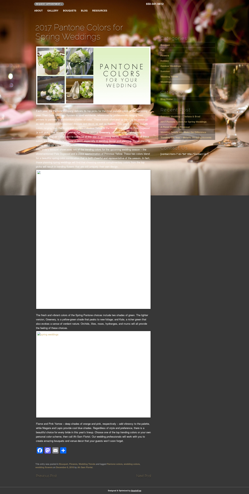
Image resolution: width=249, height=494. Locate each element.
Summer (165, 71)
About (38, 10)
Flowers (73, 463)
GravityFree (136, 490)
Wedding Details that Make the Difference (183, 132)
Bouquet (63, 463)
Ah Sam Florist (85, 467)
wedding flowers (44, 467)
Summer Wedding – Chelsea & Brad (145, 477)
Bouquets (69, 10)
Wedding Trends (87, 463)
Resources (99, 10)
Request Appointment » (49, 4)
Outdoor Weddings (170, 66)
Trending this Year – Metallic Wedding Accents (185, 137)
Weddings (165, 82)
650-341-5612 (155, 4)
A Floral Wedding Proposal (46, 477)
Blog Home (166, 99)
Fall (162, 50)
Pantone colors (115, 463)
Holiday (164, 60)
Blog (84, 10)
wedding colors (132, 463)
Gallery (52, 10)
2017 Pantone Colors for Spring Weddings (183, 121)
